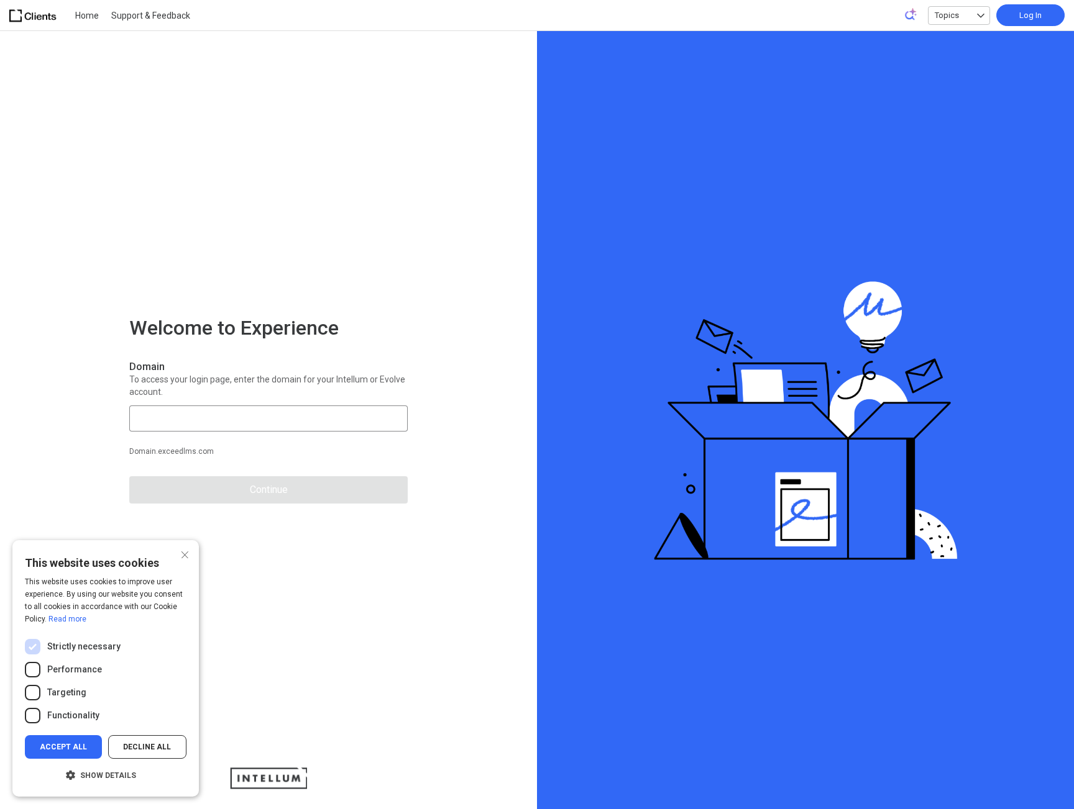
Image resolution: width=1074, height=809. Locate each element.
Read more (67, 619)
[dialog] (105, 668)
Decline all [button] (147, 747)
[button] (105, 775)
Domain (147, 367)
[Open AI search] (911, 14)
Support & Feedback (150, 15)
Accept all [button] (63, 747)
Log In (1030, 15)
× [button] (185, 553)
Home (87, 15)
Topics (947, 15)
